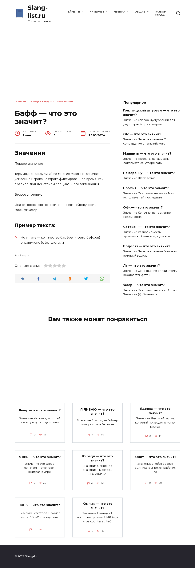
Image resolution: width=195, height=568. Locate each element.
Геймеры (73, 11)
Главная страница (27, 101)
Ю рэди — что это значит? (97, 458)
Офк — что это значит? (143, 207)
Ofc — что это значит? (142, 134)
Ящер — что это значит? (40, 410)
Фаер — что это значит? (144, 285)
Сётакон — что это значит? (146, 227)
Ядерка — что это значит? (155, 411)
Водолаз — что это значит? (146, 246)
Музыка (119, 11)
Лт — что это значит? (141, 265)
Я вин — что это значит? (40, 457)
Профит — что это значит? (146, 188)
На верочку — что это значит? (149, 173)
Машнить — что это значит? (147, 153)
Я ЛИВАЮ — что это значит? (97, 411)
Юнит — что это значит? (155, 457)
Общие (140, 11)
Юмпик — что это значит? (97, 506)
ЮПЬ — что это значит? (40, 505)
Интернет (97, 11)
